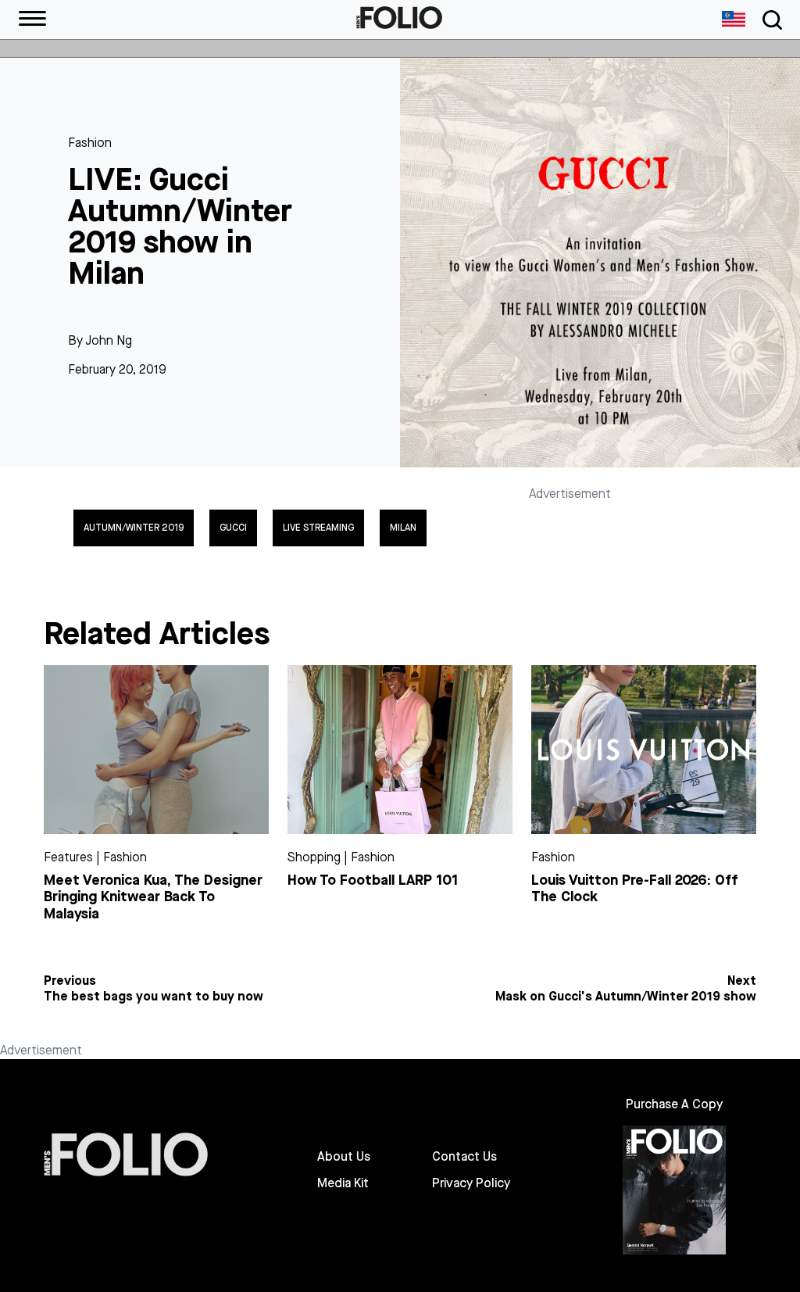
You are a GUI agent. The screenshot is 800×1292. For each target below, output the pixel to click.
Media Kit (343, 1183)
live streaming (318, 527)
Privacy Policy (471, 1183)
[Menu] (32, 19)
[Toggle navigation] (769, 19)
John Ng (108, 340)
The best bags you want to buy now (153, 996)
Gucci (233, 527)
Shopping (314, 857)
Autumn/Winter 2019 (134, 527)
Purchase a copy (674, 1104)
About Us (343, 1157)
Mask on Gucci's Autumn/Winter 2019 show (625, 996)
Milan (403, 527)
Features (68, 857)
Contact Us (464, 1157)
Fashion (90, 142)
